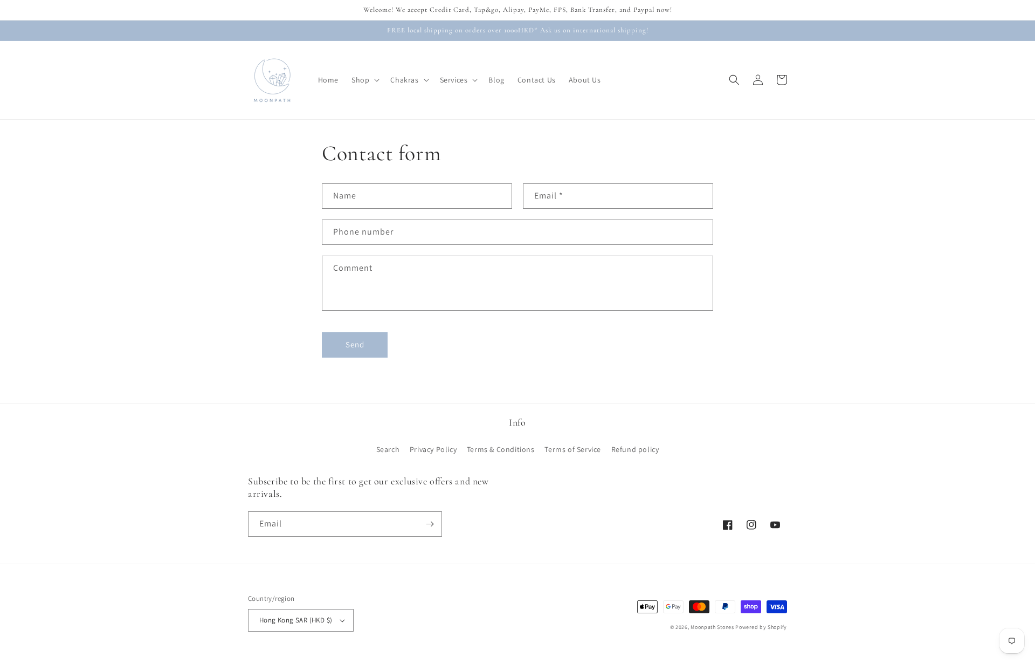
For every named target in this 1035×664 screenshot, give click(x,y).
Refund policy (635, 449)
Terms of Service (572, 449)
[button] (364, 80)
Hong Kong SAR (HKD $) (295, 620)
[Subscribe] (429, 524)
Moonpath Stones (712, 627)
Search (388, 449)
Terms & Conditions (501, 449)
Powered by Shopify (761, 627)
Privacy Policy (433, 449)
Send (355, 344)
